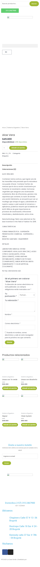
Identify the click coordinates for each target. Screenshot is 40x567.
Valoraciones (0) (9, 169)
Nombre (8, 314)
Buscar (34, 4)
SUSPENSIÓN (13, 156)
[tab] (20, 165)
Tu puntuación (11, 295)
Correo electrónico (12, 323)
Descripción (7, 165)
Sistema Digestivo (13, 128)
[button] (20, 46)
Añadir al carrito (18, 148)
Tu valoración (12, 300)
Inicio (4, 128)
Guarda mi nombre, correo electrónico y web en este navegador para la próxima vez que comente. (19, 335)
